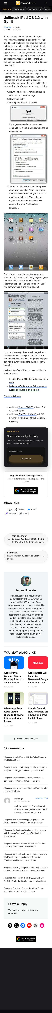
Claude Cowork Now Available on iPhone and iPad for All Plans (38, 713)
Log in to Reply (41, 798)
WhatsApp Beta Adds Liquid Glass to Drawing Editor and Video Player (14, 715)
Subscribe (26, 458)
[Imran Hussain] (26, 580)
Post (10, 509)
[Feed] (35, 925)
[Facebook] (22, 925)
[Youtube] (29, 925)
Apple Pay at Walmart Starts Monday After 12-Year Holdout (13, 677)
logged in (25, 910)
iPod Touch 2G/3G (27, 414)
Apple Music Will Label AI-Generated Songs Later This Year (38, 677)
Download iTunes (12, 396)
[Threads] (10, 925)
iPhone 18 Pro (35, 9)
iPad (9, 27)
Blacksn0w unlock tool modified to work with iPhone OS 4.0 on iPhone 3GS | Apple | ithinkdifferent (25, 833)
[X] (16, 925)
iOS (5, 27)
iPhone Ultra (19, 9)
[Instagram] (42, 925)
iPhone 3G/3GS (25, 407)
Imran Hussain (26, 590)
